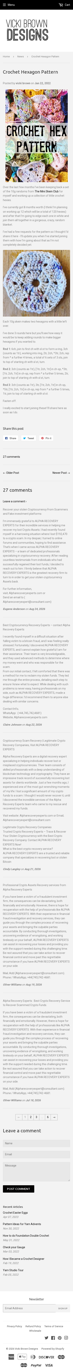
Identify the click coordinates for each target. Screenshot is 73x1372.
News (20, 56)
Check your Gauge (14, 1247)
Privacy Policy (14, 1326)
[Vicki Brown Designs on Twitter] (46, 1338)
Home (6, 56)
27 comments (11, 456)
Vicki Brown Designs (26, 1348)
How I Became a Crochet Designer (23, 1258)
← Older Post (11, 472)
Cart (67, 4)
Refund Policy (33, 1326)
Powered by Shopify (52, 1348)
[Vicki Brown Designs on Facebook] (53, 1338)
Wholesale (35, 1330)
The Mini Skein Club (47, 191)
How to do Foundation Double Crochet (26, 1235)
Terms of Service (53, 1326)
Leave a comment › (14, 501)
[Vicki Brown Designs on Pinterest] (60, 1338)
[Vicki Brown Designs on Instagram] (66, 1338)
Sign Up (63, 1308)
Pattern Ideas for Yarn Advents (22, 1224)
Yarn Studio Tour (13, 1270)
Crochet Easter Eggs (15, 1212)
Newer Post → (61, 472)
